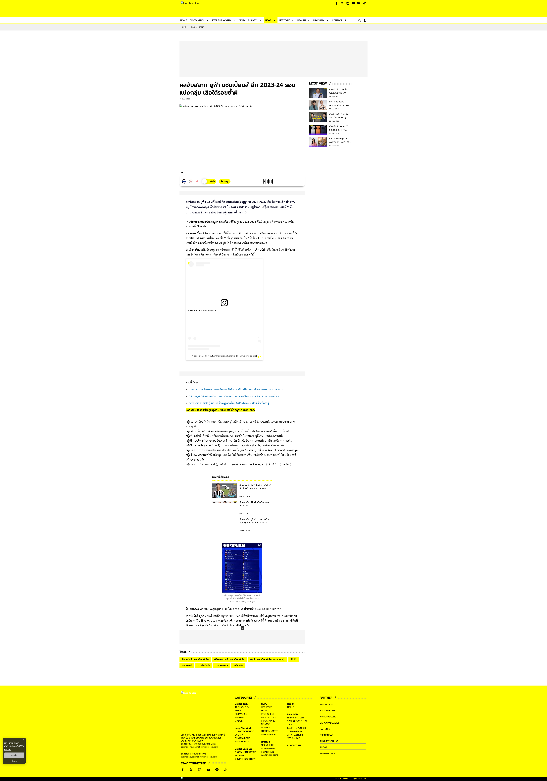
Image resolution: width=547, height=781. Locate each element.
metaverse (241, 714)
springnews (326, 735)
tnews (323, 747)
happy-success (296, 717)
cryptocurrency (245, 759)
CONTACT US (294, 745)
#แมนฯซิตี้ (187, 665)
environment (242, 738)
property (240, 755)
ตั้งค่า (14, 761)
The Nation (326, 704)
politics (266, 727)
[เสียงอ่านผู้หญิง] (209, 181)
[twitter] (192, 172)
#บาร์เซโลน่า (204, 665)
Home (183, 27)
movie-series (268, 748)
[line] (197, 173)
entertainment (269, 731)
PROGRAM (292, 714)
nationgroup (327, 710)
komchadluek (328, 716)
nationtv (325, 729)
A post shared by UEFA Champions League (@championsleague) (224, 356)
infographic (268, 720)
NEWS (192, 27)
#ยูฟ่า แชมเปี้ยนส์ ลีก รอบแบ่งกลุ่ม (267, 659)
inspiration (267, 751)
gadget (239, 720)
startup (239, 717)
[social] (336, 3)
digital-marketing (245, 752)
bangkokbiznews (329, 722)
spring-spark (294, 731)
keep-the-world (296, 728)
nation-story (269, 734)
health (291, 707)
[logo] (190, 3)
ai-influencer (295, 734)
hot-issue (266, 707)
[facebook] (187, 173)
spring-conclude (297, 721)
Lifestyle (265, 741)
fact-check (267, 714)
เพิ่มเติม (7, 749)
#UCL (294, 659)
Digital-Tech (241, 703)
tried (290, 724)
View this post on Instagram (202, 310)
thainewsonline (329, 741)
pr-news (265, 724)
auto (238, 710)
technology (242, 707)
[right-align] (359, 20)
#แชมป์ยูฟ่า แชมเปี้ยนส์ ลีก (195, 659)
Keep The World (243, 728)
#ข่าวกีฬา (238, 665)
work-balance (269, 755)
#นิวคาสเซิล (222, 665)
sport (264, 710)
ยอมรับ (14, 755)
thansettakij (327, 753)
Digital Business (243, 749)
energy (239, 734)
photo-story (268, 717)
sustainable (242, 741)
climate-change (244, 731)
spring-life (267, 745)
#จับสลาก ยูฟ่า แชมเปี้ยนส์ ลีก (229, 659)
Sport (201, 27)
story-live (293, 738)
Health (290, 703)
